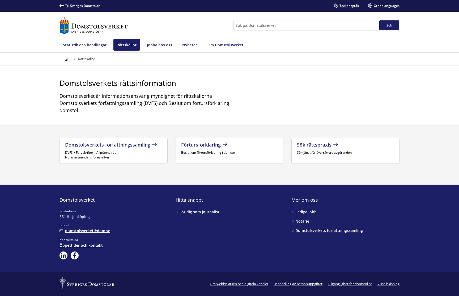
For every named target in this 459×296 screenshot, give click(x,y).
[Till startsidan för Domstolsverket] (94, 25)
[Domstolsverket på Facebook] (75, 255)
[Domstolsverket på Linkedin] (63, 255)
